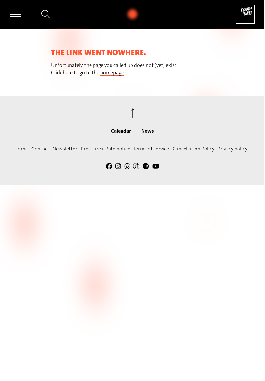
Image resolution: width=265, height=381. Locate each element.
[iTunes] (136, 167)
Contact (40, 148)
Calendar (121, 131)
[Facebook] (109, 167)
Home (21, 148)
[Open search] (45, 15)
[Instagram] (118, 167)
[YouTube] (155, 167)
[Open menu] (15, 14)
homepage (112, 72)
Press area (92, 148)
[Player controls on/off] (132, 14)
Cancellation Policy (193, 148)
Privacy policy (232, 148)
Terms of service (151, 148)
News (147, 131)
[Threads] (127, 167)
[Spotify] (146, 167)
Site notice (118, 148)
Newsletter (64, 148)
